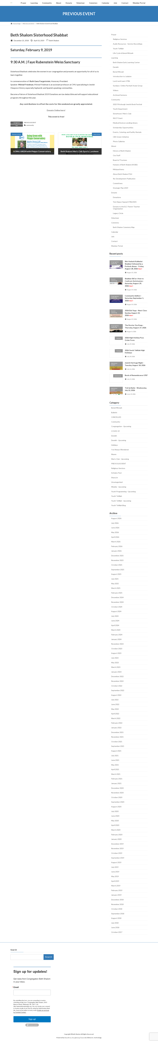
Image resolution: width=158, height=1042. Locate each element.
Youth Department (120, 109)
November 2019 (117, 848)
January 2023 (116, 672)
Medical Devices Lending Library (125, 123)
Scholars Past (116, 473)
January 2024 (116, 639)
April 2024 (115, 625)
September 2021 (117, 746)
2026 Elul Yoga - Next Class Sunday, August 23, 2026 (136, 312)
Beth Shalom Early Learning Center (126, 62)
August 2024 (116, 611)
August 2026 (116, 518)
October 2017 (116, 932)
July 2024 (114, 616)
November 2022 (117, 681)
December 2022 (117, 676)
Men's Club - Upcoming (120, 459)
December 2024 (117, 597)
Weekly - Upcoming (118, 487)
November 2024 (117, 602)
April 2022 (115, 714)
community (30, 125)
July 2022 (114, 700)
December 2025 (117, 556)
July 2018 (114, 923)
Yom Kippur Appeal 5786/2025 (125, 202)
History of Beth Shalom (122, 151)
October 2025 (116, 565)
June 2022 (115, 704)
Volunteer (115, 218)
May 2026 (115, 532)
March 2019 (115, 886)
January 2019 (116, 895)
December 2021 (117, 732)
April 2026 (115, 537)
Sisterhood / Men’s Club (122, 113)
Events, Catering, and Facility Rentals (127, 132)
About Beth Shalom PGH (122, 174)
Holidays (114, 445)
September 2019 (117, 858)
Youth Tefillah (118, 48)
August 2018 (116, 918)
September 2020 (117, 802)
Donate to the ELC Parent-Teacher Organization (126, 207)
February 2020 (116, 834)
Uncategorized (117, 482)
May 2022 (115, 709)
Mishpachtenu (118, 169)
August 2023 (116, 653)
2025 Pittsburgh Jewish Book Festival (127, 104)
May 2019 (115, 876)
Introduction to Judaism (122, 76)
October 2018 (116, 909)
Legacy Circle (118, 213)
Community (115, 100)
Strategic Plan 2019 (120, 188)
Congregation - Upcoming (121, 426)
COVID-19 (115, 431)
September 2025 (117, 569)
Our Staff (116, 155)
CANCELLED (116, 417)
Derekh (116, 67)
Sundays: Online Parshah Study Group (127, 86)
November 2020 (117, 793)
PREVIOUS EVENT (30, 122)
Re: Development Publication (124, 179)
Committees (118, 183)
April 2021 (115, 769)
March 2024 (115, 630)
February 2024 (116, 635)
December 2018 (117, 900)
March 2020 (115, 830)
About (113, 146)
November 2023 (117, 644)
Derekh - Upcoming (118, 440)
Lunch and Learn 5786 (121, 81)
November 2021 (117, 737)
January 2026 (116, 551)
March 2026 (115, 542)
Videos (115, 90)
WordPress (68, 1038)
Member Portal (117, 246)
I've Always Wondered (120, 450)
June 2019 (115, 872)
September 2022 (117, 690)
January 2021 (116, 783)
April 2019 (115, 881)
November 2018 (117, 904)
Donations (117, 197)
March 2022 (115, 718)
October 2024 (116, 607)
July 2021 (114, 755)
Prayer (113, 34)
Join (112, 236)
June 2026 (115, 528)
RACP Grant (118, 118)
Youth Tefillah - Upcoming (121, 501)
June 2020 (115, 816)
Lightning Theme (79, 1038)
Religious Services (120, 39)
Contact (114, 241)
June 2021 (115, 760)
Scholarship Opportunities (123, 127)
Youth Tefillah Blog (118, 505)
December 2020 (117, 788)
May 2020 (115, 820)
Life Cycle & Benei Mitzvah (123, 53)
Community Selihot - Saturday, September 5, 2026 (134, 298)
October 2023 (116, 648)
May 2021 (115, 765)
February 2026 (116, 546)
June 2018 (115, 927)
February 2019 (116, 890)
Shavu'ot (114, 477)
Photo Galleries (119, 141)
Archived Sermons (120, 95)
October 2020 (116, 797)
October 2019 (116, 853)
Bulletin (114, 412)
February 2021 (116, 779)
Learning (114, 58)
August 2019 (116, 862)
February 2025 (116, 593)
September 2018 (117, 913)
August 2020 (116, 807)
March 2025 (115, 588)
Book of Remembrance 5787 (136, 375)
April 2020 (115, 825)
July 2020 (114, 811)
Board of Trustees (120, 160)
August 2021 (116, 751)
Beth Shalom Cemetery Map (124, 227)
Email (16, 987)
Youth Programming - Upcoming (123, 491)
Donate (114, 193)
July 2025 (114, 579)
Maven (113, 454)
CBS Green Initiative (121, 137)
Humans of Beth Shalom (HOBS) (125, 165)
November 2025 (117, 560)
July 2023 (114, 658)
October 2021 (116, 741)
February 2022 (116, 723)
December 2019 (117, 844)
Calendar (114, 232)
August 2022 (116, 695)
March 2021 (115, 774)
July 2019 (114, 867)
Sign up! (32, 1019)
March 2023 (115, 667)
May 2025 (115, 583)
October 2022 (116, 686)
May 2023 (115, 662)
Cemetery (115, 222)
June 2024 (115, 621)
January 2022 (116, 728)
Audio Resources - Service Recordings (127, 44)
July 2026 (114, 523)
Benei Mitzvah (118, 72)
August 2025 (116, 574)
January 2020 (116, 839)
